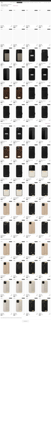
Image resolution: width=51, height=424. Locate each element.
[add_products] (11, 25)
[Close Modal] (18, 7)
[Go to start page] (2, 2)
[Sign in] (44, 2)
